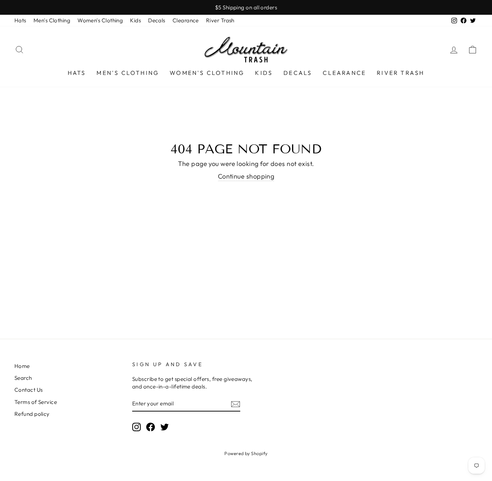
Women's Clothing (100, 20)
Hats (20, 20)
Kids (135, 20)
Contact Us (28, 389)
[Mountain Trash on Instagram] (136, 426)
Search (23, 377)
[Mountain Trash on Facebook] (150, 426)
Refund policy (32, 413)
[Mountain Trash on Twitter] (164, 426)
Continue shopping (246, 176)
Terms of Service (35, 402)
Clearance (186, 20)
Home (22, 366)
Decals (156, 20)
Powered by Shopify (245, 453)
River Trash (220, 20)
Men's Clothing (51, 20)
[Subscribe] (235, 404)
